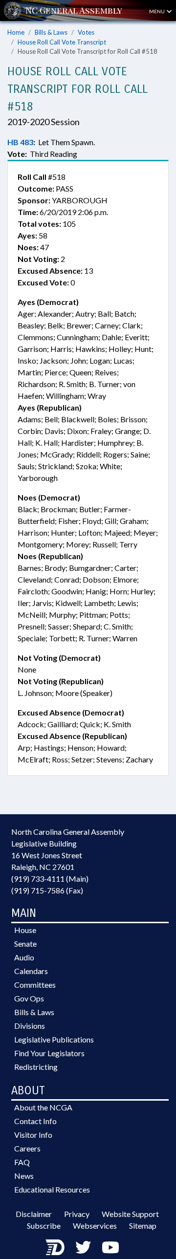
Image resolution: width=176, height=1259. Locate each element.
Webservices (95, 1225)
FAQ (22, 1162)
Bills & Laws (51, 32)
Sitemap (142, 1225)
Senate (25, 943)
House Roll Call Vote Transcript (62, 42)
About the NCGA (43, 1107)
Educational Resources (52, 1189)
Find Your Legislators (49, 1053)
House (25, 929)
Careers (27, 1148)
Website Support (130, 1213)
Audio (24, 957)
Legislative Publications (54, 1039)
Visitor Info (33, 1134)
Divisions (29, 1025)
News (24, 1175)
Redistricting (36, 1066)
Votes (86, 32)
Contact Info (35, 1121)
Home (15, 32)
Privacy (76, 1213)
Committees (35, 984)
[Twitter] (83, 1247)
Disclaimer (34, 1213)
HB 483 (20, 142)
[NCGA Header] (73, 10)
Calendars (31, 971)
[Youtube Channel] (110, 1247)
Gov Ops (29, 998)
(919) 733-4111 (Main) (49, 878)
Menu (157, 11)
